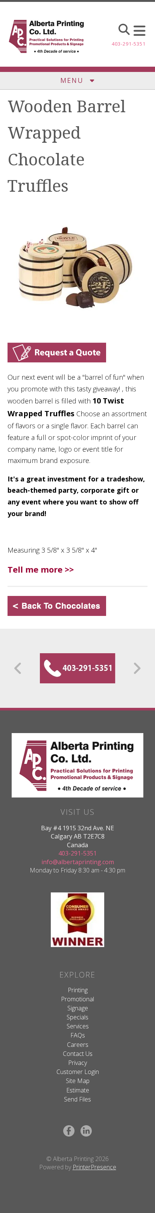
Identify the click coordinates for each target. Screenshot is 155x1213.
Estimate (77, 1090)
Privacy (77, 1063)
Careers (77, 1044)
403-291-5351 (129, 43)
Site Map (78, 1081)
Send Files (77, 1099)
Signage (77, 1008)
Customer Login (77, 1072)
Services (78, 1026)
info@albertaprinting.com (77, 862)
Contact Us (78, 1054)
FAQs (77, 1035)
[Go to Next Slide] (136, 668)
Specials (77, 1017)
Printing (78, 990)
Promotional (77, 999)
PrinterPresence (94, 1167)
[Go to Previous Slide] (18, 668)
